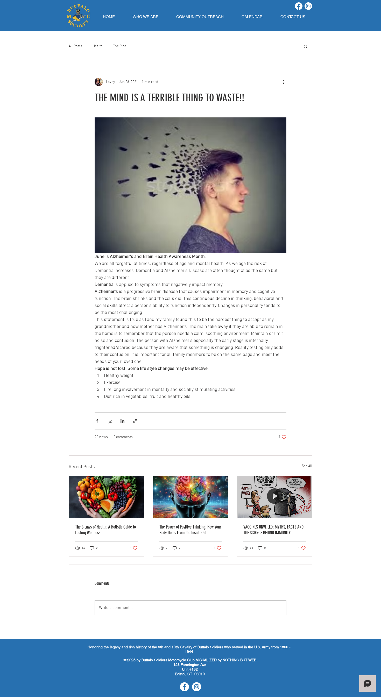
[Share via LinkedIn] (122, 421)
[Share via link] (135, 421)
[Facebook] (298, 6)
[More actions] (283, 82)
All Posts (75, 46)
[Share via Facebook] (97, 421)
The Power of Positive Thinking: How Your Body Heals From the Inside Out (190, 530)
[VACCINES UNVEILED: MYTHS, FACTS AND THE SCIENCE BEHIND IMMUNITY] (274, 497)
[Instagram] (308, 6)
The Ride (119, 46)
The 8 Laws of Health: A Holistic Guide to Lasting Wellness (105, 530)
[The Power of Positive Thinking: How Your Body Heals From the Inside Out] (190, 497)
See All (307, 466)
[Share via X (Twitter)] (109, 421)
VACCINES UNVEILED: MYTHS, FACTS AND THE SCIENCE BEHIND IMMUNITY (273, 530)
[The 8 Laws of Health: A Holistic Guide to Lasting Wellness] (106, 497)
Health (98, 46)
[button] (145, 16)
